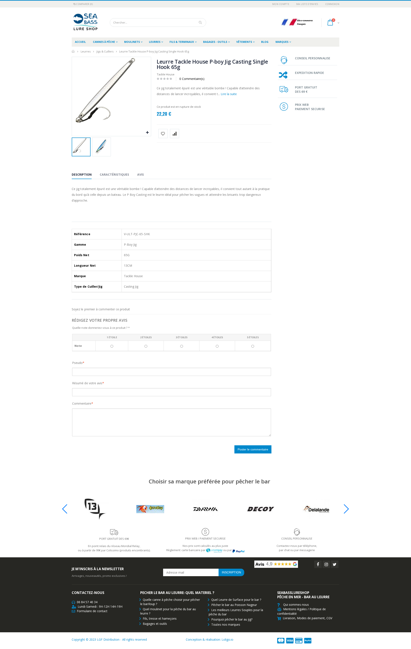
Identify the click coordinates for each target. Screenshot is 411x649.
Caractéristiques (114, 174)
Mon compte (280, 4)
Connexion (332, 4)
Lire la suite (229, 94)
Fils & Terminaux (182, 42)
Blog (264, 42)
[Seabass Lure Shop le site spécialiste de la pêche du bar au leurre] (84, 22)
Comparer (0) (84, 4)
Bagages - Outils (215, 42)
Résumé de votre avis (87, 383)
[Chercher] (200, 22)
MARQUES (281, 42)
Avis (140, 174)
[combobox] (158, 22)
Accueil (73, 51)
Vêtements (244, 42)
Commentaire (81, 403)
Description (82, 174)
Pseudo (77, 363)
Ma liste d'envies (307, 4)
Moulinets (132, 42)
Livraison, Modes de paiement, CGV (307, 618)
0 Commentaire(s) (191, 79)
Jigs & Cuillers (105, 51)
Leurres (154, 42)
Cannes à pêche (104, 42)
